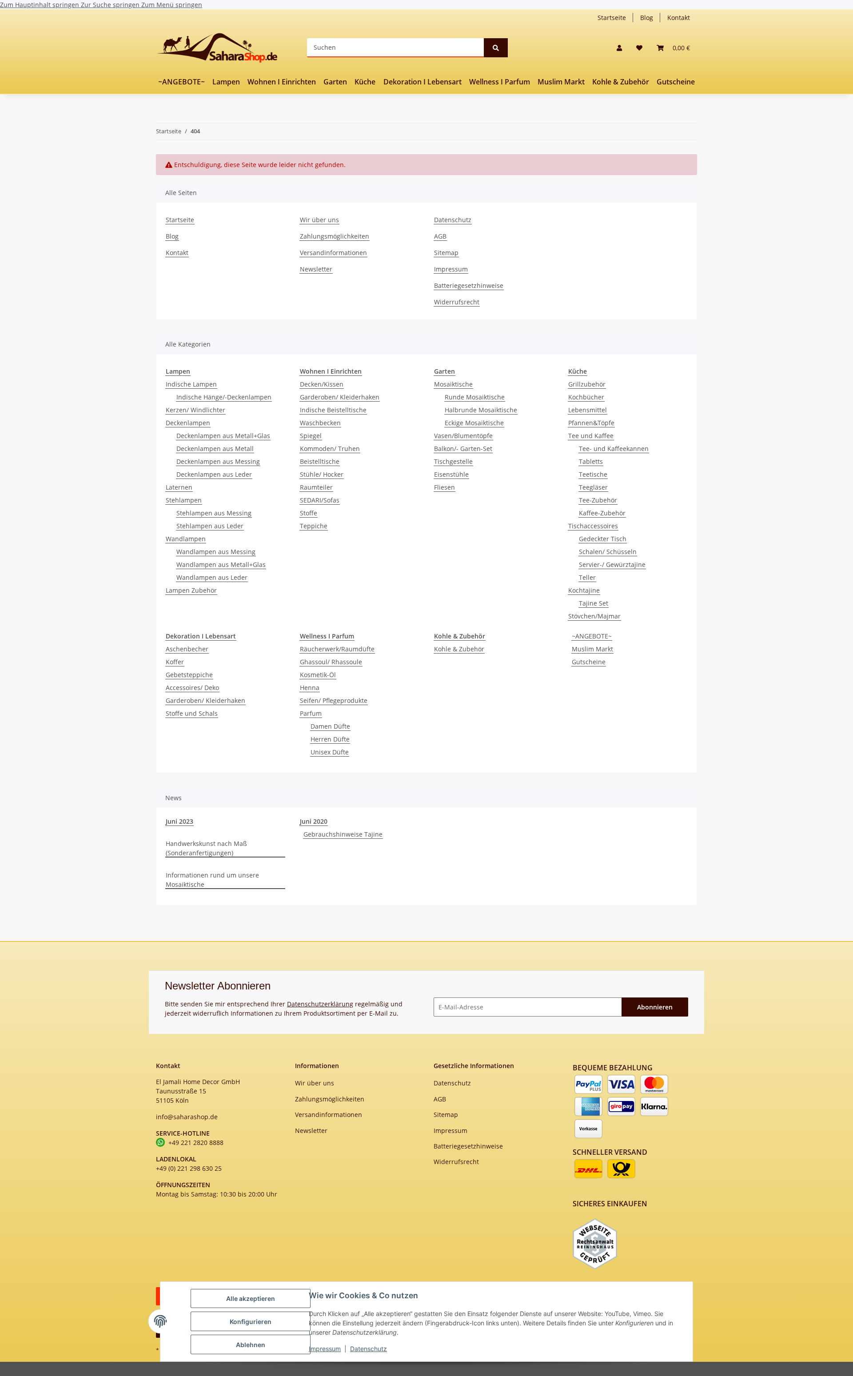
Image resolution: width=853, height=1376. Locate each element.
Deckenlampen (188, 423)
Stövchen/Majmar (594, 616)
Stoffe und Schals (192, 713)
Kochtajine (584, 590)
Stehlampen (184, 500)
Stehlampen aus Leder (209, 526)
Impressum (325, 1348)
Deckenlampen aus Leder (214, 474)
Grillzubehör (587, 384)
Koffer (175, 662)
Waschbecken (320, 423)
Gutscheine (589, 662)
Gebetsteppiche (189, 674)
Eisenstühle (451, 474)
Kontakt (678, 17)
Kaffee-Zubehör (602, 513)
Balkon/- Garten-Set (463, 448)
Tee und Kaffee (591, 435)
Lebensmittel (587, 410)
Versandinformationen (333, 252)
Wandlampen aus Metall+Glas (221, 564)
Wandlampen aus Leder (211, 577)
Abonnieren (655, 1007)
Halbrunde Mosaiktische (481, 410)
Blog (646, 17)
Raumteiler (316, 487)
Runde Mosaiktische (475, 397)
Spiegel (311, 435)
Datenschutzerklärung (320, 1004)
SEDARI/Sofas (319, 500)
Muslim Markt (592, 649)
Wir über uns (319, 219)
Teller (587, 577)
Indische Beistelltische (333, 410)
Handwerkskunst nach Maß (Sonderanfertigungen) (206, 848)
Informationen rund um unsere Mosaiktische (212, 880)
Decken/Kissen (321, 384)
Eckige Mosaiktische (474, 423)
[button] (619, 47)
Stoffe (308, 513)
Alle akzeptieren (250, 1298)
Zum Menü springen (171, 4)
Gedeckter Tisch (602, 538)
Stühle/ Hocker (321, 474)
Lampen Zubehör (191, 590)
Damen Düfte (330, 726)
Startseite (612, 17)
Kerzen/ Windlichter (195, 410)
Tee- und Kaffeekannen (614, 448)
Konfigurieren (250, 1321)
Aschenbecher (187, 649)
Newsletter (316, 269)
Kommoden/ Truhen (330, 448)
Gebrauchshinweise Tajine (343, 834)
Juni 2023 (179, 821)
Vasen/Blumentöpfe (463, 435)
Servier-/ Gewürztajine (612, 564)
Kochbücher (586, 397)
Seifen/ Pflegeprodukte (333, 700)
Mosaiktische (453, 384)
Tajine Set (593, 603)
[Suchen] (496, 47)
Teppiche (313, 526)
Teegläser (593, 487)
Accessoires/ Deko (192, 687)
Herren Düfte (330, 739)
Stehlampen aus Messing (213, 513)
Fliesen (444, 487)
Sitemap (446, 252)
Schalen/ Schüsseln (608, 551)
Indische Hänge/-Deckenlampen (223, 397)
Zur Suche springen (111, 4)
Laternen (179, 487)
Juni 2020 (313, 821)
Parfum (311, 713)
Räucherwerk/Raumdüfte (337, 649)
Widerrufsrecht (456, 302)
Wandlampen (186, 538)
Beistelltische (319, 461)
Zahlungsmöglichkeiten (334, 236)
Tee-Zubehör (598, 500)
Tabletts (591, 461)
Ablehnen (250, 1344)
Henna (309, 687)
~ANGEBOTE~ (592, 636)
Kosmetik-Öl (318, 674)
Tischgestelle (453, 461)
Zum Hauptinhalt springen (40, 4)
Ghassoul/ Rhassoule (331, 662)
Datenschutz (368, 1348)
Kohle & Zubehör (459, 649)
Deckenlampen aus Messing (218, 461)
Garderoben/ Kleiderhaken (339, 397)
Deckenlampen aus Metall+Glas (223, 435)
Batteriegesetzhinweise (468, 285)
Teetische (593, 474)
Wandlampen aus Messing (215, 551)
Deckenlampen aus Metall (215, 448)
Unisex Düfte (330, 752)
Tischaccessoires (593, 526)
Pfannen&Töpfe (591, 423)
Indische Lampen (191, 384)
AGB (440, 236)
